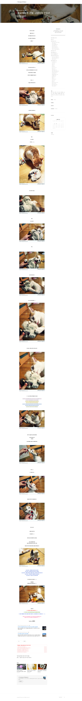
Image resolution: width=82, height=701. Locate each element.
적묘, (55, 94)
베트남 (53, 68)
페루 (53, 64)
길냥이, (59, 92)
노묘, (64, 92)
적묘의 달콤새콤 (55, 44)
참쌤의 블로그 (61, 695)
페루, (55, 92)
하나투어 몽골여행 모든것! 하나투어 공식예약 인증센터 (28, 626)
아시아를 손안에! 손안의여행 (23, 633)
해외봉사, (56, 93)
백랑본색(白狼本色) (61, 694)
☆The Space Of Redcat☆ (22, 1)
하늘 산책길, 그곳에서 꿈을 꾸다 (62, 666)
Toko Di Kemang (61, 689)
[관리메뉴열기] (80, 1)
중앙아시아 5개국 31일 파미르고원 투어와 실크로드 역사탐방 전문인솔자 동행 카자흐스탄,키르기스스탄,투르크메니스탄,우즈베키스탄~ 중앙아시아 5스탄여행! (29, 635)
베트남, (57, 94)
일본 (53, 65)
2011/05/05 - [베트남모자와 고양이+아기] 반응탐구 (32, 571)
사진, (51, 93)
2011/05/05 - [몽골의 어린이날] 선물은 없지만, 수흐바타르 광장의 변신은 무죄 (32, 572)
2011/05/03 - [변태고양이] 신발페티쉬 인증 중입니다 (32, 574)
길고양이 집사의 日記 (62, 680)
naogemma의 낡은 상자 (62, 675)
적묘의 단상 (53, 50)
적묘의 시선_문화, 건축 (55, 49)
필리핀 (53, 81)
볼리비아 (54, 76)
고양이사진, (52, 94)
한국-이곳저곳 (54, 84)
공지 (52, 39)
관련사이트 (60, 697)
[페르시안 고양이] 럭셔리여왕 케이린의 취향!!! (22, 648)
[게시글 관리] (21, 641)
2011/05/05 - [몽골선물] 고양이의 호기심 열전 (32, 570)
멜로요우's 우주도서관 (62, 673)
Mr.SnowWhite (61, 679)
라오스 (53, 80)
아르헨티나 (54, 75)
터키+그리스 (54, 67)
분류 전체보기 (54, 37)
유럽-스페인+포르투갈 (55, 71)
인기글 (55, 99)
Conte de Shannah (61, 692)
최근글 (52, 99)
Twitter (56, 108)
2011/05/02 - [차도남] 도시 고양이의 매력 (32, 575)
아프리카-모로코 (54, 72)
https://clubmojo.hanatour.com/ (23, 625)
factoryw (60, 682)
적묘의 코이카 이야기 (54, 55)
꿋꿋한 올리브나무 (61, 677)
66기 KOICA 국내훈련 (55, 56)
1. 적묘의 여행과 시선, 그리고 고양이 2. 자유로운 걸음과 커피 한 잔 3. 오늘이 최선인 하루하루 (30, 679)
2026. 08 (58, 119)
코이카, (54, 92)
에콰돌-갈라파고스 (55, 74)
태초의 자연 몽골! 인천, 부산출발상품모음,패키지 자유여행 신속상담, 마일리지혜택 (29, 629)
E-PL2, (52, 96)
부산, (63, 93)
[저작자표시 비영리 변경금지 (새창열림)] (27, 641)
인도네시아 (54, 79)
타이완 (53, 66)
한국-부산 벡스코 (55, 82)
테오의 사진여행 (61, 671)
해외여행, (62, 92)
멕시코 (53, 63)
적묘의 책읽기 (54, 45)
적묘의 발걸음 (54, 60)
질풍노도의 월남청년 (62, 691)
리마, (57, 92)
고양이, (54, 93)
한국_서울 (54, 85)
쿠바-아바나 (54, 73)
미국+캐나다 (54, 62)
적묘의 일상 (19, 645)
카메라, (62, 93)
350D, (64, 94)
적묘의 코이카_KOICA (55, 58)
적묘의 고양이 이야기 (23, 645)
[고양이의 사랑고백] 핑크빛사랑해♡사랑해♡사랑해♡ (23, 647)
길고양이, (61, 94)
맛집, (59, 94)
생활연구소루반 (61, 683)
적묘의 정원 (54, 43)
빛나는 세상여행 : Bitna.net (61, 669)
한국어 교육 (54, 59)
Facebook (52, 108)
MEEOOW (60, 685)
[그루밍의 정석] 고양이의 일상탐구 (21, 646)
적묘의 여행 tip (54, 52)
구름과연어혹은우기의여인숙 (62, 687)
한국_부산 (54, 83)
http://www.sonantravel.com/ (22, 632)
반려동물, (59, 93)
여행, (51, 92)
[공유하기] (20, 641)
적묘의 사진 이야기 (55, 48)
